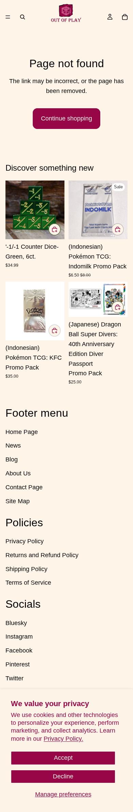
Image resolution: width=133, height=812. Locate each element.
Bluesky (16, 622)
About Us (18, 473)
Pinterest (17, 664)
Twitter (14, 678)
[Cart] (124, 17)
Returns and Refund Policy (41, 554)
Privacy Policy (24, 541)
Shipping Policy (26, 568)
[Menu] (8, 17)
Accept (63, 757)
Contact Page (24, 487)
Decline (63, 776)
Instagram (19, 636)
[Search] (22, 17)
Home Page (21, 431)
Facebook (18, 650)
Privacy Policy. (63, 738)
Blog (11, 459)
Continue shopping (66, 118)
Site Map (17, 500)
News (13, 445)
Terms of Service (28, 582)
